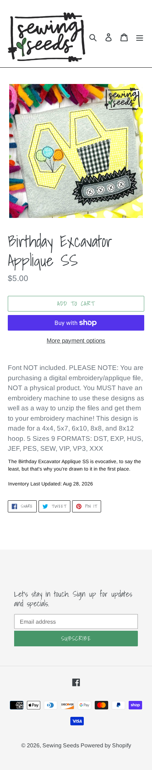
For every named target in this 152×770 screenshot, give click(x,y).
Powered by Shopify (106, 745)
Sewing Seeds (61, 745)
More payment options (76, 340)
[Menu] (139, 37)
